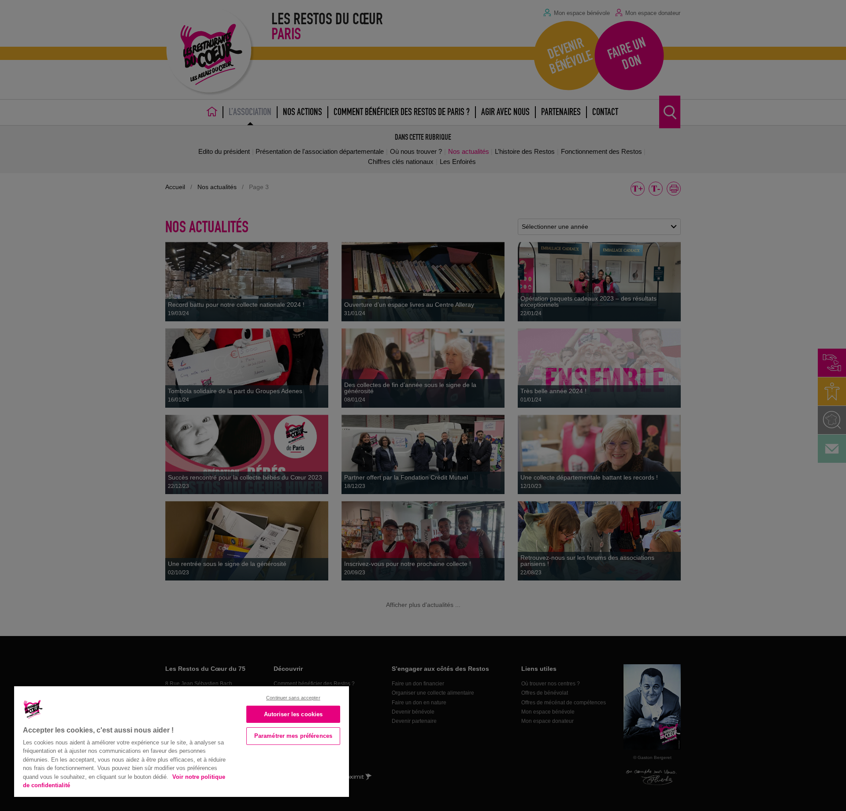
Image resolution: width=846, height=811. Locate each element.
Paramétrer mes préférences (293, 736)
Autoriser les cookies (293, 714)
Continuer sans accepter (293, 697)
